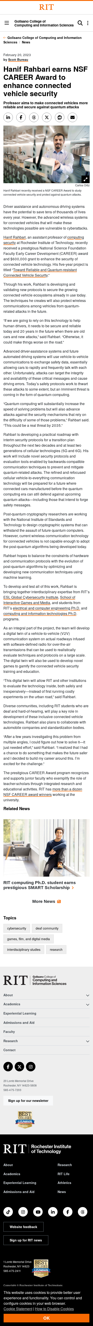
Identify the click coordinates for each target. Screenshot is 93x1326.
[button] (7, 23)
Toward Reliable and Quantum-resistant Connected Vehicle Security (40, 272)
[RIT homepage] (37, 1149)
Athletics (64, 1182)
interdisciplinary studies (23, 949)
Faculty (9, 1031)
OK (46, 1318)
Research (65, 1164)
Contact (9, 1050)
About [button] (8, 995)
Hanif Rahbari (14, 237)
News (26, 42)
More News (43, 901)
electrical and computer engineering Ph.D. (46, 608)
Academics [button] (11, 1004)
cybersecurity (16, 928)
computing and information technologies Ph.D (39, 613)
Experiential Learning (19, 1013)
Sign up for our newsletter (28, 1100)
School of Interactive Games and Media (39, 600)
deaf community (47, 928)
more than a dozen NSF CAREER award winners (42, 791)
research (56, 949)
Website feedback (23, 1226)
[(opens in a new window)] (8, 1066)
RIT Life (64, 1174)
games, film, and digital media (28, 939)
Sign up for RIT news (26, 1240)
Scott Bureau (18, 59)
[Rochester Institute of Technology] (46, 7)
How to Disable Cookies (54, 1308)
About (8, 1164)
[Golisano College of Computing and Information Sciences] (34, 980)
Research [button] (10, 1041)
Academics (11, 1174)
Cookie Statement (18, 1308)
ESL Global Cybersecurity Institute (30, 597)
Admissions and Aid (19, 1022)
